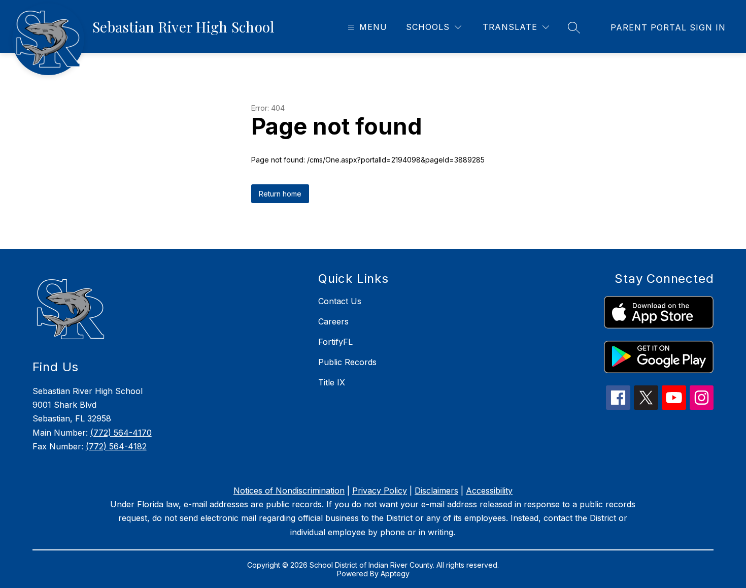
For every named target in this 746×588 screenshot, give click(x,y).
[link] (668, 27)
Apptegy (395, 573)
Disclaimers (436, 490)
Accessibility (489, 490)
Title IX (331, 382)
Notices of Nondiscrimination (289, 490)
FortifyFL (335, 342)
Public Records (347, 362)
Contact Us (339, 301)
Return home (280, 193)
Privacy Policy (379, 490)
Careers (333, 321)
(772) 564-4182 (116, 446)
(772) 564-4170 (121, 433)
